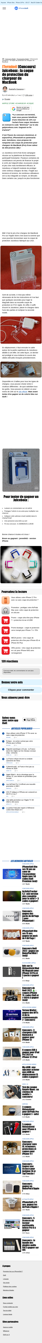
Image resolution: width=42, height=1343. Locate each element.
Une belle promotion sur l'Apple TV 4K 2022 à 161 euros (20, 801)
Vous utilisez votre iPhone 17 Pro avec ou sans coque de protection (21, 734)
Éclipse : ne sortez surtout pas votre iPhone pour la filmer (19, 742)
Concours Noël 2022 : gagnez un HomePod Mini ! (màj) (30, 952)
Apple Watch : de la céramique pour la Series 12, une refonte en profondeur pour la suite (21, 776)
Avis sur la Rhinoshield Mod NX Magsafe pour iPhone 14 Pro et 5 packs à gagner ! (30, 972)
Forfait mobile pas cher (10, 1307)
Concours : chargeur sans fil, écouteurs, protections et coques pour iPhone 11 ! (29, 1148)
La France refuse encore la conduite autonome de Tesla (19, 760)
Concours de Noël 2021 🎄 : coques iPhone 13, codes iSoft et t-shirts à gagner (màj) (30, 994)
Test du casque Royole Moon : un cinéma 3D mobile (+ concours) (30, 1092)
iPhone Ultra (10, 2)
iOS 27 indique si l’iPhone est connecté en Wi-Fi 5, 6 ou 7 (21, 793)
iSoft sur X (6, 1334)
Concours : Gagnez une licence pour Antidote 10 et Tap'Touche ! (29, 1169)
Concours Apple (10, 59)
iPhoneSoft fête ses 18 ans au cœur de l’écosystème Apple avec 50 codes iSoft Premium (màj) (29, 874)
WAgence (6, 1331)
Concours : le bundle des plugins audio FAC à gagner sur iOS (30, 1245)
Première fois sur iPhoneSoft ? (13, 1271)
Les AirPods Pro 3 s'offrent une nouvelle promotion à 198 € (20, 785)
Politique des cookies (10, 1286)
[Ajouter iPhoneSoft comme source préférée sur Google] (21, 109)
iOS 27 (27, 2)
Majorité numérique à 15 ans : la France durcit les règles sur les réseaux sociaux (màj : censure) (21, 751)
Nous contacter (8, 1303)
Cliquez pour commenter (21, 690)
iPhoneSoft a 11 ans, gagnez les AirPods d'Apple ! (30, 1204)
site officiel (23, 392)
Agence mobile (8, 1327)
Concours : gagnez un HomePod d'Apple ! (30, 1187)
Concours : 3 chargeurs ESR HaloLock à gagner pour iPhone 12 (29, 1035)
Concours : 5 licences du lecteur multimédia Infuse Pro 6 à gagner (29, 1224)
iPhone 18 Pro (20, 2)
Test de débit (7, 1310)
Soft (23, 8)
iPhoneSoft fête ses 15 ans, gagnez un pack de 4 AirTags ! (30, 934)
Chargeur (21, 103)
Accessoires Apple (23, 59)
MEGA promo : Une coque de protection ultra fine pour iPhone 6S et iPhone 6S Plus (25, 640)
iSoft (4, 1275)
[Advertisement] (21, 33)
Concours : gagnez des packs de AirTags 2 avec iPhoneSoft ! (30, 916)
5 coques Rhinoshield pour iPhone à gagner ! (29, 1128)
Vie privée (6, 1282)
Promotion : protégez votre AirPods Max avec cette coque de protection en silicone (24, 610)
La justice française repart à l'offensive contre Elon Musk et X (20, 809)
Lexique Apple (7, 1314)
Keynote (3, 2)
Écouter (7, 99)
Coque (31, 103)
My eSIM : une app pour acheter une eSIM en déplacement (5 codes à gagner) (30, 1072)
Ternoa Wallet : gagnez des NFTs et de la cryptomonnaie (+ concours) (30, 1015)
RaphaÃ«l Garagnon (16, 89)
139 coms (28, 95)
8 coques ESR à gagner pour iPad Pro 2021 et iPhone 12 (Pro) (30, 1053)
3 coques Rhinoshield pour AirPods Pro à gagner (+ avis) (30, 1110)
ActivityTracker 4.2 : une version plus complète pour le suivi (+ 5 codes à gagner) (30, 896)
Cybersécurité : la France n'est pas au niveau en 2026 (20, 768)
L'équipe (6, 1279)
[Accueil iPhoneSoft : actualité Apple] (3, 59)
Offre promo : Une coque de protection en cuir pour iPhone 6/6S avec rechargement (25, 650)
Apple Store (9, 103)
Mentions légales (8, 1290)
